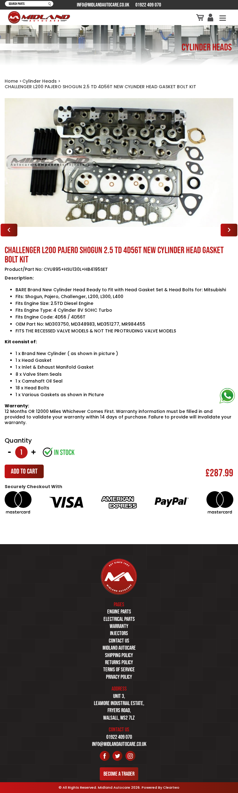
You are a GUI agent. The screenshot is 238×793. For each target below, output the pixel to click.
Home (11, 81)
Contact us (119, 641)
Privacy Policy (119, 677)
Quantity (18, 440)
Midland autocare (119, 648)
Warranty (119, 626)
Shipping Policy (119, 655)
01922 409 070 (148, 5)
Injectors (119, 633)
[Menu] (222, 17)
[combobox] (29, 4)
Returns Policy (119, 662)
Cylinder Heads (39, 81)
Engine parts (119, 612)
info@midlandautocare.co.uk (103, 5)
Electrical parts (119, 619)
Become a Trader (119, 774)
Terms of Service (119, 669)
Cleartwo (171, 787)
